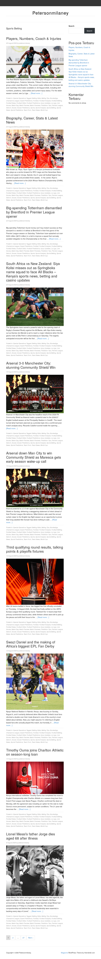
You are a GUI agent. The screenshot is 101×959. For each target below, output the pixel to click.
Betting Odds (36, 98)
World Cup (44, 110)
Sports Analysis (40, 108)
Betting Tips (45, 98)
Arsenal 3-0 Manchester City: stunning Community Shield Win (31, 365)
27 (24, 937)
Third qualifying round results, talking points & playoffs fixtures (34, 549)
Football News (11, 103)
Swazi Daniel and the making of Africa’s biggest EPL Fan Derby (30, 644)
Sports (32, 108)
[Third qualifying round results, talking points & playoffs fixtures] (35, 581)
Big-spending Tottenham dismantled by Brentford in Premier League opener (34, 212)
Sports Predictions (17, 110)
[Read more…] (36, 93)
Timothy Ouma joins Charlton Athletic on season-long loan (35, 752)
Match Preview (24, 105)
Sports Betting (51, 108)
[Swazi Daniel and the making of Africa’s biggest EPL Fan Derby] (35, 681)
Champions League (12, 101)
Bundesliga (54, 98)
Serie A (8, 108)
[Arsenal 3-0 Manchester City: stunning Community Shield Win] (35, 393)
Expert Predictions (26, 101)
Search (71, 26)
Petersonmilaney (50, 13)
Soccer (14, 108)
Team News (36, 110)
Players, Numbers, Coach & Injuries (33, 38)
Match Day (15, 105)
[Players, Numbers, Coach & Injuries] (35, 62)
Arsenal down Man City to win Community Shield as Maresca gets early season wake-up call (33, 457)
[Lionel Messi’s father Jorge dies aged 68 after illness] (35, 870)
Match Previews (35, 105)
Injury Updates (45, 103)
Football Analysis (45, 101)
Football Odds (21, 103)
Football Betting (56, 101)
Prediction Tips (46, 105)
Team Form (27, 110)
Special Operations (19, 98)
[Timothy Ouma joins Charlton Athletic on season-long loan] (35, 777)
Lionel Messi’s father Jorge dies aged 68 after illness (30, 836)
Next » (30, 937)
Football (36, 101)
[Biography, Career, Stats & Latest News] (35, 148)
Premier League (57, 105)
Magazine (64, 952)
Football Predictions (33, 103)
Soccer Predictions (23, 108)
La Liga (53, 103)
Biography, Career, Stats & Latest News (32, 120)
